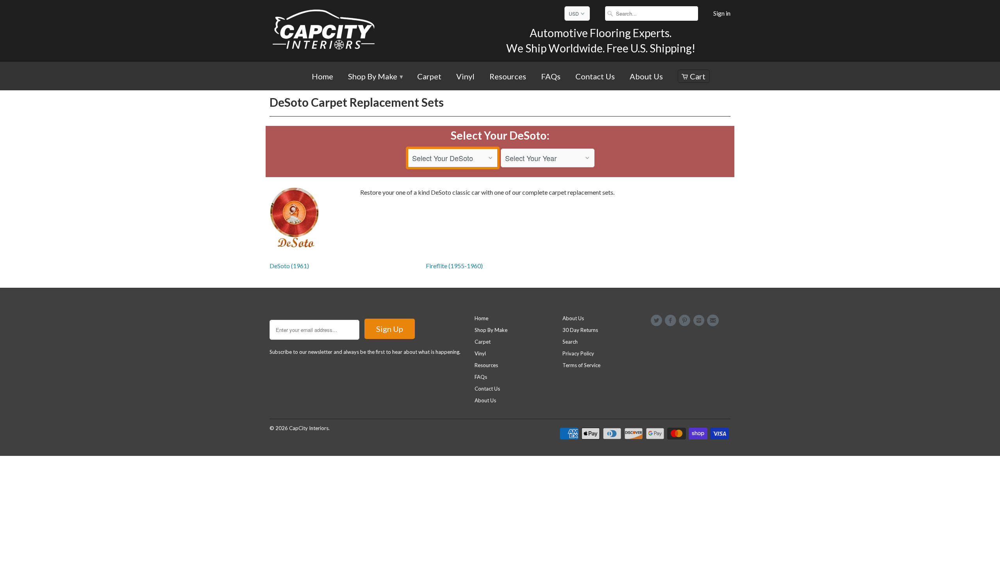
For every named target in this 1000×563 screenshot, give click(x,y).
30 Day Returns (580, 330)
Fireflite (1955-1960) (454, 265)
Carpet (429, 77)
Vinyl (465, 77)
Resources (507, 77)
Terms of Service (581, 365)
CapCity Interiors (309, 428)
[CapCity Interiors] (324, 31)
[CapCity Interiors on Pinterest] (686, 320)
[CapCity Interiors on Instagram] (700, 320)
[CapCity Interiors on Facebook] (671, 320)
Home (322, 77)
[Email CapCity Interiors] (714, 320)
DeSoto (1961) (289, 265)
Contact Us (595, 77)
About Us (646, 77)
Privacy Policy (578, 353)
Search (570, 342)
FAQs (551, 77)
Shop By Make (375, 77)
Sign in (721, 13)
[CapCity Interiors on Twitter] (657, 320)
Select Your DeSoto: (500, 135)
